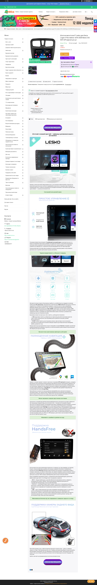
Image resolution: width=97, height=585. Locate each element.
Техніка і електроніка (10, 167)
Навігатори (8, 50)
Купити (66, 54)
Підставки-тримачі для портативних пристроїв (11, 114)
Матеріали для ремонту (11, 151)
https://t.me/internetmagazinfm (11, 239)
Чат (92, 581)
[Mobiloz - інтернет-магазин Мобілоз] (9, 11)
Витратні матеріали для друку (13, 123)
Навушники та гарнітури (11, 78)
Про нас (6, 205)
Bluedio (7, 75)
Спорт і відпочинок (10, 61)
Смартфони (8, 64)
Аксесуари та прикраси (11, 164)
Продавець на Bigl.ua (48, 582)
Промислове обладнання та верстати (12, 179)
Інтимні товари (9, 195)
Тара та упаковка (10, 182)
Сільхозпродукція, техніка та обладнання (12, 189)
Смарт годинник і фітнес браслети (13, 70)
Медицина (8, 126)
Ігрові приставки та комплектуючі (13, 148)
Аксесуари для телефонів (12, 105)
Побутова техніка (10, 131)
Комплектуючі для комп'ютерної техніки (13, 99)
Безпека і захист (9, 169)
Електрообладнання (10, 134)
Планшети (8, 84)
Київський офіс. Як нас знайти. (11, 199)
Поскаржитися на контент (50, 583)
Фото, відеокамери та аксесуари (13, 92)
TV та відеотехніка (10, 102)
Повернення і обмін (63, 11)
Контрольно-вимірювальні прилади (12, 158)
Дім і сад (8, 154)
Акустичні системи (10, 67)
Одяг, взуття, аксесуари (11, 58)
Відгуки (6, 209)
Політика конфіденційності (61, 583)
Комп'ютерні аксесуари (11, 110)
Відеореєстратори (10, 53)
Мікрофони (8, 108)
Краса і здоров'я (9, 72)
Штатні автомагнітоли (28, 29)
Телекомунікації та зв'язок (12, 137)
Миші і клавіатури (10, 81)
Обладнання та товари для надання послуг (12, 141)
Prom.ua (55, 581)
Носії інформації (9, 120)
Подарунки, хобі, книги (11, 172)
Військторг (8, 87)
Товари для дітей (10, 89)
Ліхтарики (8, 95)
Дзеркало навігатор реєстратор (13, 47)
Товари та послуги (50, 11)
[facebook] (30, 570)
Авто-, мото (19, 29)
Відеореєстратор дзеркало (12, 56)
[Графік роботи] (91, 7)
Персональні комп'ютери (11, 192)
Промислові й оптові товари (12, 175)
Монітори (8, 185)
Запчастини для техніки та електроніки (12, 145)
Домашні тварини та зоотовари (13, 161)
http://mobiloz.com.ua (9, 235)
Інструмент (8, 117)
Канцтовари (8, 129)
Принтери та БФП (10, 44)
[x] (32, 570)
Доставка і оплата (77, 11)
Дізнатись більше (64, 3)
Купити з (66, 58)
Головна (41, 11)
